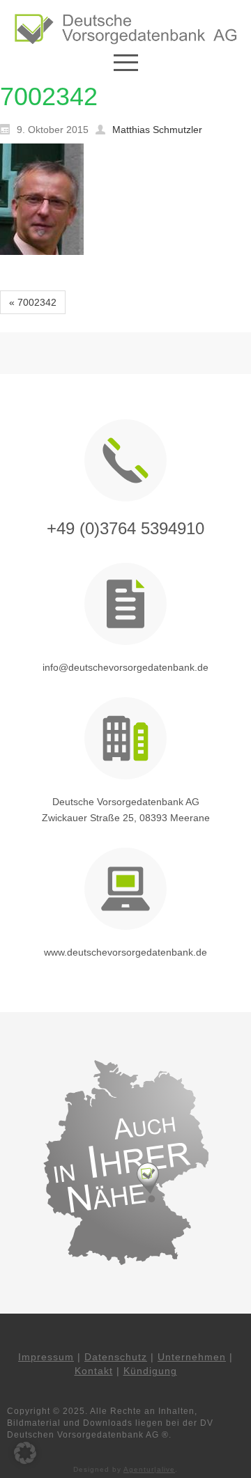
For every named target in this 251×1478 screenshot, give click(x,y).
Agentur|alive (149, 1469)
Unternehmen (192, 1356)
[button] (25, 1453)
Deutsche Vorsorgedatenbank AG (125, 801)
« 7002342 (32, 302)
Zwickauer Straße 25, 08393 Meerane (126, 817)
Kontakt (94, 1370)
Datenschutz (115, 1356)
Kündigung (150, 1370)
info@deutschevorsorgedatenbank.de (125, 667)
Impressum (46, 1356)
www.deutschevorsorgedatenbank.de (125, 952)
